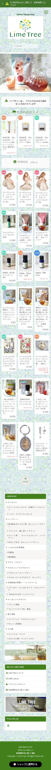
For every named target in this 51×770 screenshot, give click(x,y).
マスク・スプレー (15, 562)
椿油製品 (12, 557)
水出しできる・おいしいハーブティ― (24, 542)
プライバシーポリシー (17, 684)
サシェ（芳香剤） (15, 624)
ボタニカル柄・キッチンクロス (21, 638)
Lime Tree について (16, 673)
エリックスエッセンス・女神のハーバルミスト (26, 508)
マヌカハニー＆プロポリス (19, 568)
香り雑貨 (11, 614)
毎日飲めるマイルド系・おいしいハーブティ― (26, 525)
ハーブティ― (13, 519)
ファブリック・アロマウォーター (22, 619)
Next (48, 73)
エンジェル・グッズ (16, 634)
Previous (2, 73)
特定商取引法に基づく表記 (18, 690)
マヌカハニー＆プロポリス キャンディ (25, 577)
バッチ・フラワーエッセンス (20, 514)
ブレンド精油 (13, 604)
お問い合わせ (13, 679)
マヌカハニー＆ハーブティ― (20, 573)
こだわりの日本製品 (16, 547)
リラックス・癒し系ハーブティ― (22, 531)
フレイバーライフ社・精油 (19, 609)
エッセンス (12, 502)
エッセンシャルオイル (17, 599)
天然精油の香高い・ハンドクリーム (22, 582)
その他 (10, 629)
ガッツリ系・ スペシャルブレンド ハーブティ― (26, 536)
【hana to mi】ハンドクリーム (21, 594)
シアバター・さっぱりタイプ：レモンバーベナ (26, 589)
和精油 (11, 552)
